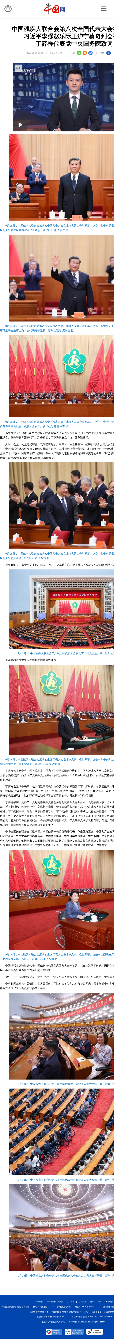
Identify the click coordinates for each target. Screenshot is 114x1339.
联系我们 (82, 1302)
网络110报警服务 (40, 1307)
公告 (92, 1302)
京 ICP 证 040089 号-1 (39, 1312)
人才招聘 (70, 1302)
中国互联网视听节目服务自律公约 (15, 1307)
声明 (100, 1302)
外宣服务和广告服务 (55, 1302)
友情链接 (109, 1302)
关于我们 (39, 1302)
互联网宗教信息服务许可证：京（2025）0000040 (92, 1317)
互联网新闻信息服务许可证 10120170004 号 (70, 1312)
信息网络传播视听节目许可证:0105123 (52, 1317)
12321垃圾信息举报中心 (61, 1307)
